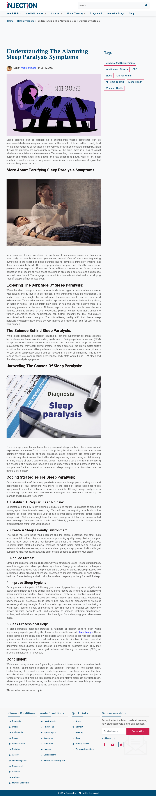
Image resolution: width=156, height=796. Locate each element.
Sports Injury (50, 732)
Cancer (15, 738)
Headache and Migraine (54, 760)
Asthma (16, 777)
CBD (135, 69)
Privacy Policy (82, 743)
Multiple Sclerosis (20, 782)
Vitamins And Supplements (120, 63)
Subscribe (138, 731)
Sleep (109, 76)
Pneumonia (49, 726)
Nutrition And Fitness (117, 69)
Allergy (15, 754)
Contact (79, 726)
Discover (55, 13)
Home (10, 21)
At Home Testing (115, 82)
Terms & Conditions (85, 749)
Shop (132, 13)
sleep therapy (85, 632)
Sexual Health (50, 754)
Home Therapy (75, 13)
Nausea (47, 749)
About (78, 721)
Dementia (16, 721)
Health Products (35, 13)
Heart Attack (50, 721)
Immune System (19, 760)
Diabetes (16, 749)
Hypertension (18, 743)
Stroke (15, 726)
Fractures (48, 743)
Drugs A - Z (96, 13)
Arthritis (16, 771)
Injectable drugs (115, 13)
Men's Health (135, 82)
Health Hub (13, 13)
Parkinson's (17, 732)
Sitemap (79, 732)
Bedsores (48, 738)
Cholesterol (17, 766)
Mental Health (123, 76)
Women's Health (114, 88)
